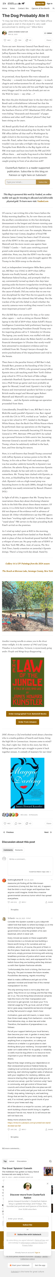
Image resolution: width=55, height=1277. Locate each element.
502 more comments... (11, 1148)
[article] (27, 1174)
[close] (48, 1184)
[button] (4, 8)
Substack (15, 1271)
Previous (10, 832)
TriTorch (11, 918)
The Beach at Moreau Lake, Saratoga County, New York (27, 571)
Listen (49, 33)
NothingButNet (14, 879)
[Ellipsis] (52, 880)
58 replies (14, 1137)
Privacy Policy (27, 1245)
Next (46, 832)
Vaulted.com (42, 201)
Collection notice (27, 1259)
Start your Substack (21, 1265)
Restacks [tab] (19, 850)
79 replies (14, 910)
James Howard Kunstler (18, 32)
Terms (45, 1256)
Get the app (40, 1265)
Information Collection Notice (32, 1243)
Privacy (38, 1256)
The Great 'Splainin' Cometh (17, 1168)
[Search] (50, 1161)
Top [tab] (5, 1161)
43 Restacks (33, 815)
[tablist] (13, 850)
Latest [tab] (11, 1161)
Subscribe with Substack (29, 1234)
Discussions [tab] (21, 1161)
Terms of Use (40, 1240)
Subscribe (40, 3)
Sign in (49, 3)
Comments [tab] (8, 850)
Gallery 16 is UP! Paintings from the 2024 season (28, 563)
